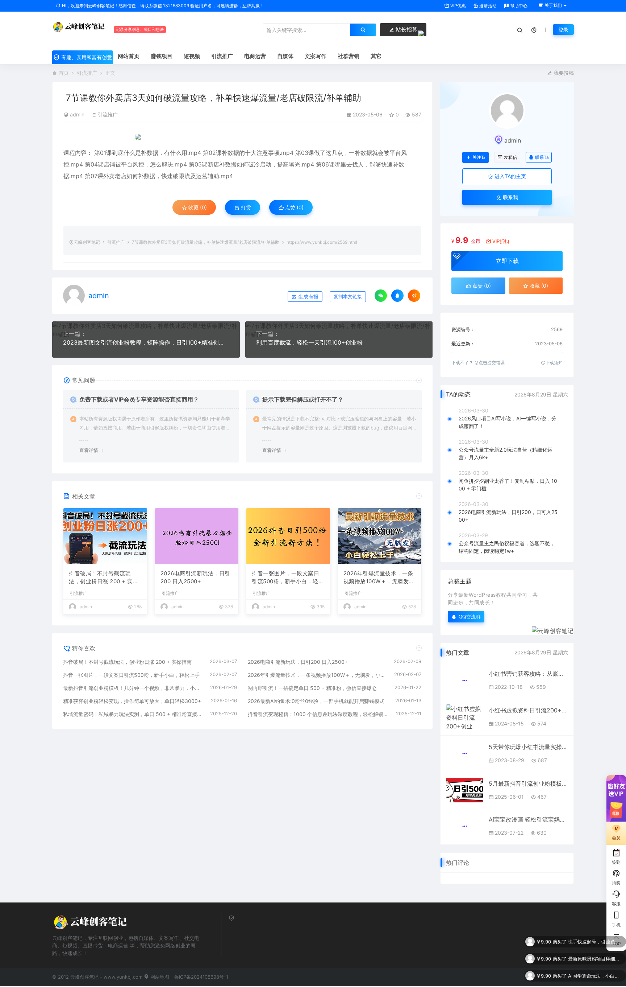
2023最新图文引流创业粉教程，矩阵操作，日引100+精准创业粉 (146, 342)
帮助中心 (518, 5)
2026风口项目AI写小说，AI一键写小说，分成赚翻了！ (507, 422)
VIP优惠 (457, 5)
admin (77, 114)
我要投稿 (563, 73)
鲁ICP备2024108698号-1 (201, 977)
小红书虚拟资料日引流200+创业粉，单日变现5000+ (528, 710)
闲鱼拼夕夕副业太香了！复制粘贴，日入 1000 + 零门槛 (508, 485)
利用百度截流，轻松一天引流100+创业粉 (309, 342)
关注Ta (478, 157)
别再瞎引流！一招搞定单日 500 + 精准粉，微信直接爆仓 (312, 688)
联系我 (509, 197)
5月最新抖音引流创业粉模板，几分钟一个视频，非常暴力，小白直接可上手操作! (528, 783)
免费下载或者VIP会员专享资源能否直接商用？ (139, 399)
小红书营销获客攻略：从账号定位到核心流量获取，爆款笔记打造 (528, 673)
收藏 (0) (197, 207)
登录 (563, 29)
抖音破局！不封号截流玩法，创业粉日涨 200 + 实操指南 (103, 578)
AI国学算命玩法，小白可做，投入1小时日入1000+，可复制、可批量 (595, 959)
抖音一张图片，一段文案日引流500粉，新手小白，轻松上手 (288, 578)
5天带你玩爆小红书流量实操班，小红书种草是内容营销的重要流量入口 (528, 746)
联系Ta (542, 157)
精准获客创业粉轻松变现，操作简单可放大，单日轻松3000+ (132, 701)
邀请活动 (487, 5)
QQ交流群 (470, 616)
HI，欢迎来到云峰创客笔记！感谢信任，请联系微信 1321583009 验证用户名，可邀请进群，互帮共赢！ (162, 5)
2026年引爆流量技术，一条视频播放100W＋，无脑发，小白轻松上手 (378, 578)
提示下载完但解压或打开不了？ (302, 399)
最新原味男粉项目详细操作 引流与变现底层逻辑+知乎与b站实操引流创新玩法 (595, 942)
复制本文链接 (348, 296)
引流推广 (87, 73)
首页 (64, 73)
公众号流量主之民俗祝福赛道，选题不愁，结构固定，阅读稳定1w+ (507, 547)
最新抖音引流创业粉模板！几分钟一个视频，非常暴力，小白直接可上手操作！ (133, 688)
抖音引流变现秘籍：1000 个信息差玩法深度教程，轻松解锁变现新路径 (318, 714)
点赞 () (294, 207)
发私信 (510, 157)
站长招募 (405, 29)
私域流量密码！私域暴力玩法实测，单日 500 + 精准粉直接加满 (133, 714)
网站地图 (159, 977)
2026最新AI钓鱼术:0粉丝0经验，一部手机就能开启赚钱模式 (316, 701)
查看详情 (88, 450)
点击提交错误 (492, 362)
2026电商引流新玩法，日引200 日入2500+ (195, 577)
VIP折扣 (500, 241)
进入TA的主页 (509, 176)
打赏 (245, 207)
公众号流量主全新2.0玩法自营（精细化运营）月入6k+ (505, 453)
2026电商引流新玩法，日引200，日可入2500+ (508, 516)
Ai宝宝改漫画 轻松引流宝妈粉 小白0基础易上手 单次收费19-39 (528, 819)
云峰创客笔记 (87, 242)
